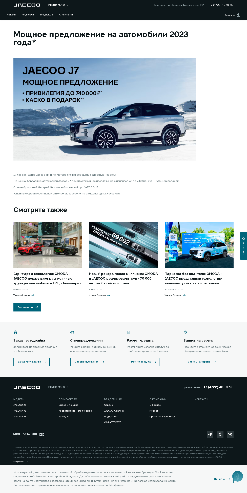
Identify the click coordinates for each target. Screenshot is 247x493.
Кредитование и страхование (75, 411)
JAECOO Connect (114, 411)
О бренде (155, 405)
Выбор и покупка (68, 405)
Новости (154, 411)
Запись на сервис (199, 362)
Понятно (219, 479)
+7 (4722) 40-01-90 (218, 387)
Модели (11, 15)
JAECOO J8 (19, 411)
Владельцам (47, 15)
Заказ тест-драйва (29, 362)
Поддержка (110, 416)
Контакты (201, 399)
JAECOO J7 (19, 416)
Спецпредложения (86, 362)
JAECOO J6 (19, 405)
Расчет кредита (141, 362)
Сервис (108, 405)
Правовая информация (163, 416)
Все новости (25, 307)
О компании (66, 15)
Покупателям (28, 15)
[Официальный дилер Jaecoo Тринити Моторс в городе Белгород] (26, 5)
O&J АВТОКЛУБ (112, 422)
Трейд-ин (64, 416)
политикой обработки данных (78, 472)
